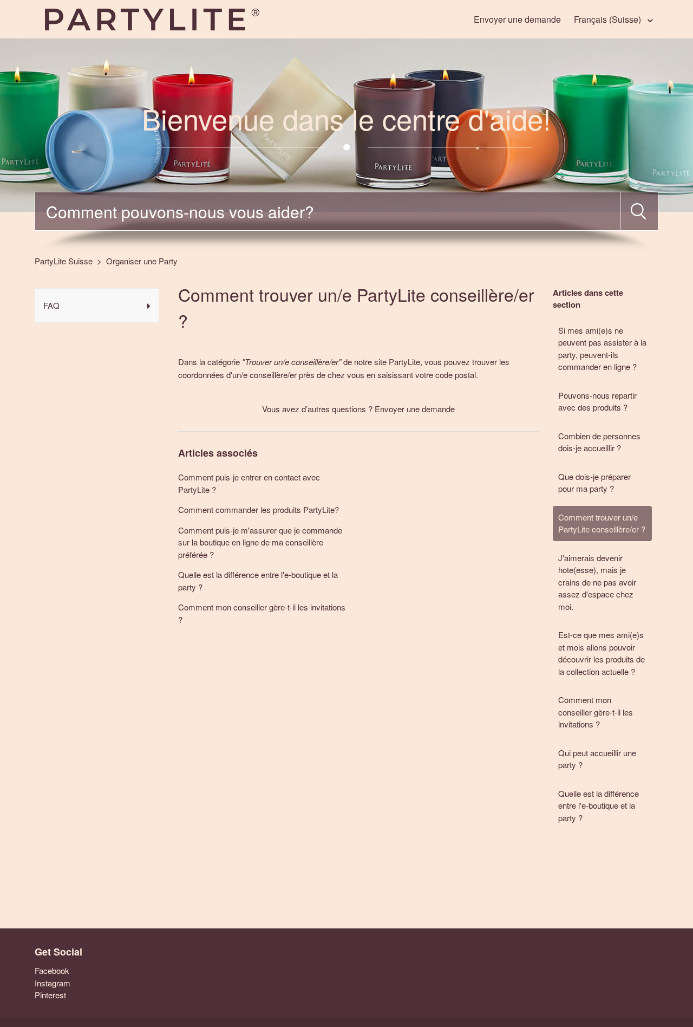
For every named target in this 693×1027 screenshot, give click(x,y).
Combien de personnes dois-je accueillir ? (599, 442)
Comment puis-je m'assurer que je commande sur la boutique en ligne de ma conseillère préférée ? (260, 542)
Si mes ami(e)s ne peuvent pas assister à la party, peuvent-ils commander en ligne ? (602, 348)
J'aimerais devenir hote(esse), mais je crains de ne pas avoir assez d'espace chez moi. (597, 582)
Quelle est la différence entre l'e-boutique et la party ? (598, 805)
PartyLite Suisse (64, 260)
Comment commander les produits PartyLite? (258, 509)
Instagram (52, 983)
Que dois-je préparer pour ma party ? (594, 483)
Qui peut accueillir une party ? (597, 759)
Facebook (52, 970)
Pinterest (50, 994)
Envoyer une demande (517, 19)
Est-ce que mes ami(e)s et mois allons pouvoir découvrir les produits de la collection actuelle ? (601, 653)
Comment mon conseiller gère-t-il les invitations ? (595, 712)
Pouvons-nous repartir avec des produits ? (597, 401)
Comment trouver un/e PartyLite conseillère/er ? (601, 523)
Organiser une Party (142, 260)
